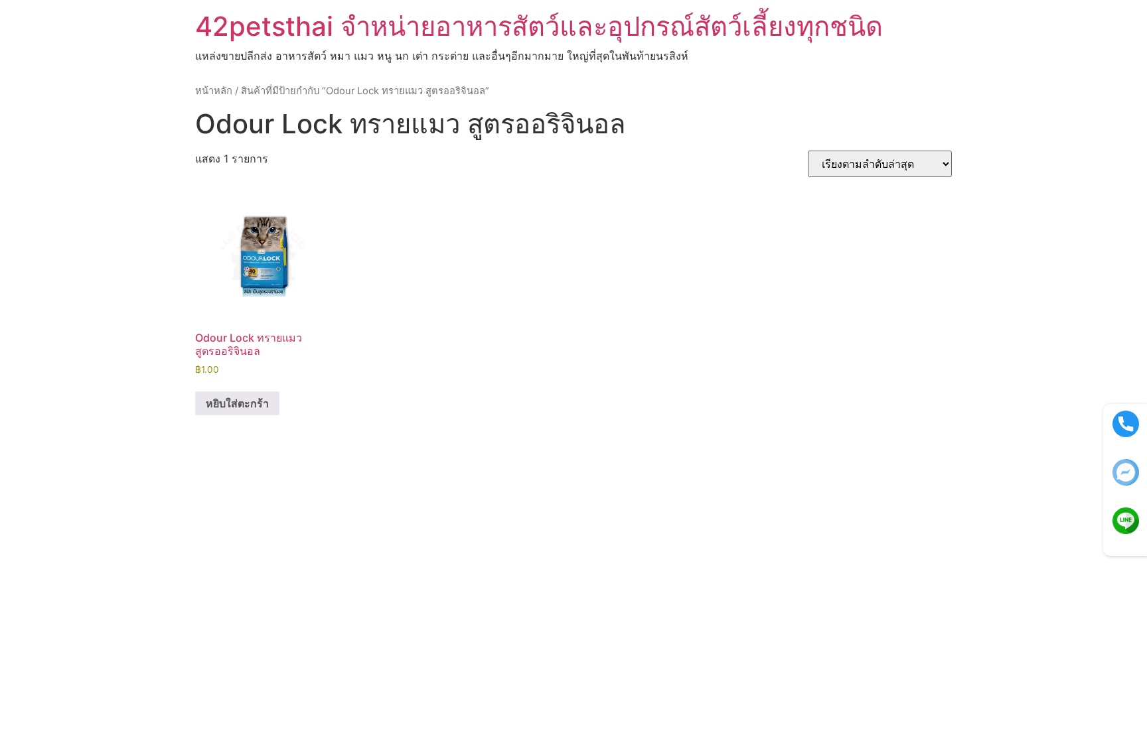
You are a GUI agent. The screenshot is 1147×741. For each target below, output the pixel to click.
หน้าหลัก (213, 91)
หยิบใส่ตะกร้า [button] (237, 403)
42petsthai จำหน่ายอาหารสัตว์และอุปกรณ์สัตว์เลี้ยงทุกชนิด (539, 26)
